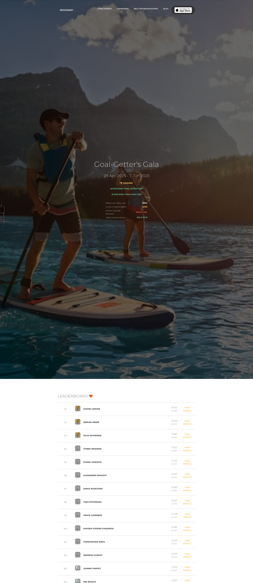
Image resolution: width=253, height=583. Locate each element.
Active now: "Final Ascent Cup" (126, 189)
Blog (165, 9)
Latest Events (104, 9)
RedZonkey (66, 10)
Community (122, 9)
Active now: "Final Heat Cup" (126, 194)
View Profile (187, 409)
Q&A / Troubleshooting (146, 9)
